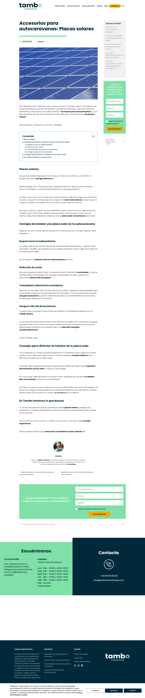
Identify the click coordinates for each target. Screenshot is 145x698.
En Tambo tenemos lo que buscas (37, 157)
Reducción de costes (35, 147)
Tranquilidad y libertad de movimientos (43, 149)
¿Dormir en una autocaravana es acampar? (112, 29)
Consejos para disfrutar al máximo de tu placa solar (45, 154)
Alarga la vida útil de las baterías (40, 152)
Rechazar (113, 690)
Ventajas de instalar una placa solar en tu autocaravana (47, 142)
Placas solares (29, 139)
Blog (106, 6)
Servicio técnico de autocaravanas (56, 660)
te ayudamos (60, 392)
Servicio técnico (73, 6)
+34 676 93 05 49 (108, 575)
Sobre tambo (60, 6)
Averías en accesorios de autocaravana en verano (114, 46)
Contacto (115, 6)
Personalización (88, 6)
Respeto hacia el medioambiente (39, 145)
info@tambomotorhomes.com (109, 580)
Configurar (95, 690)
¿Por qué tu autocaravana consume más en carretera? (114, 55)
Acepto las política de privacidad (114, 122)
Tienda (99, 6)
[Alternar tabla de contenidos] (92, 136)
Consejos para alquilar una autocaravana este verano (114, 38)
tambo (41, 41)
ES (123, 6)
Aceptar (133, 690)
